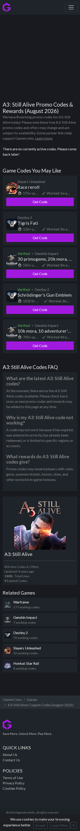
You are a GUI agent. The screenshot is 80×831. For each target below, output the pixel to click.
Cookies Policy (14, 788)
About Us (10, 754)
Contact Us (11, 760)
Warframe (21, 602)
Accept (40, 825)
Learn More (60, 825)
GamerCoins (12, 699)
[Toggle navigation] (71, 7)
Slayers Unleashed (27, 648)
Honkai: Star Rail (26, 663)
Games (32, 699)
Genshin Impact (25, 617)
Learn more (43, 138)
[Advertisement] (40, 56)
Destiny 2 (20, 633)
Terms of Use (13, 777)
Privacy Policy (13, 783)
